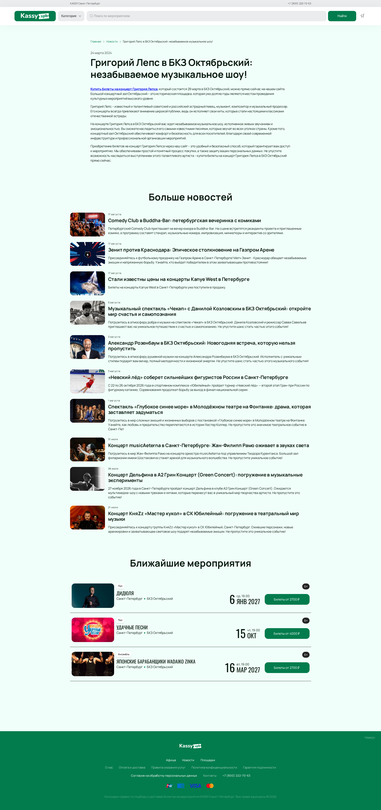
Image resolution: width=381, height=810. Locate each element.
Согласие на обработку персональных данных (164, 775)
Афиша (171, 760)
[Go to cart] (363, 16)
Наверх (370, 737)
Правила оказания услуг (168, 767)
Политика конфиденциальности (214, 767)
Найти (342, 16)
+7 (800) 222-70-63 (299, 3)
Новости (188, 760)
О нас (109, 767)
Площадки (208, 760)
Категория (68, 16)
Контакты (209, 775)
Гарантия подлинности (259, 767)
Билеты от (286, 599)
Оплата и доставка (132, 767)
